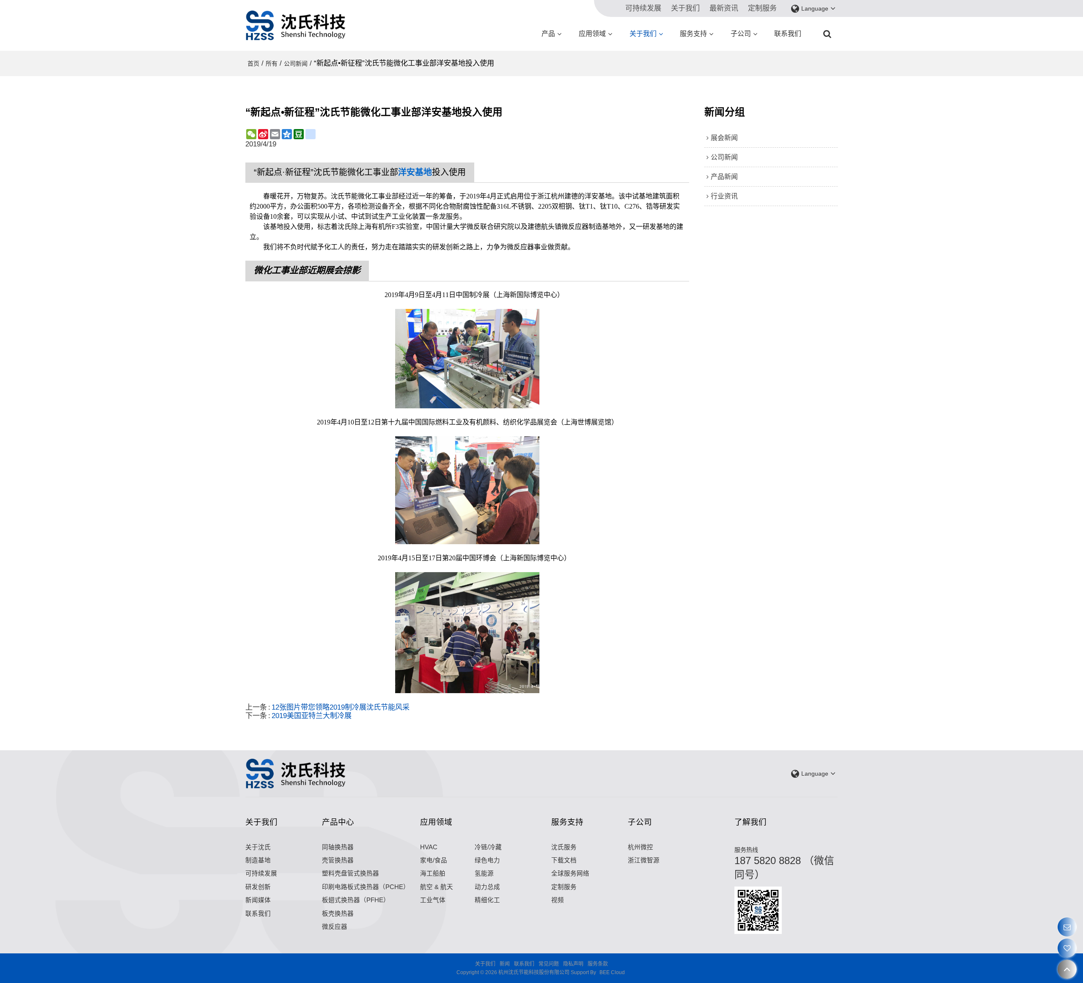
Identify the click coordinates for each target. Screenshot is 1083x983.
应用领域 (592, 33)
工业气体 (432, 900)
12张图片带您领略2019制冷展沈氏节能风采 (341, 707)
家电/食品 (433, 860)
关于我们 (685, 8)
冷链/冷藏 (488, 847)
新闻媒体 (258, 900)
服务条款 (598, 964)
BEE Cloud (612, 972)
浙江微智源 (644, 860)
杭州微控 (640, 847)
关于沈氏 (258, 847)
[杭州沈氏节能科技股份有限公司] (296, 25)
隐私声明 (573, 964)
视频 (557, 900)
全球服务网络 (570, 873)
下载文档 (564, 860)
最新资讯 (723, 8)
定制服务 (762, 8)
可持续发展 (643, 8)
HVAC (428, 847)
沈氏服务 (564, 847)
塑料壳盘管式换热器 (350, 873)
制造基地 (258, 860)
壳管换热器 (338, 860)
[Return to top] (1067, 969)
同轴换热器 (338, 847)
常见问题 (549, 964)
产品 (548, 33)
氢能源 (484, 873)
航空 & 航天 (436, 887)
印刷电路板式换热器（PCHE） (366, 887)
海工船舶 (432, 873)
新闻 (505, 964)
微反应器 (334, 926)
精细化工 (487, 900)
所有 (272, 63)
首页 (253, 63)
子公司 (741, 33)
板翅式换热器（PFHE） (356, 900)
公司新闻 (296, 63)
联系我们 (787, 33)
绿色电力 (487, 860)
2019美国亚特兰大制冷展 (312, 716)
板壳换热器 (338, 913)
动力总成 (487, 887)
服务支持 (693, 33)
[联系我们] (1067, 926)
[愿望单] (1067, 948)
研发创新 (258, 887)
